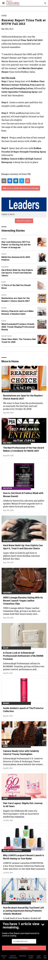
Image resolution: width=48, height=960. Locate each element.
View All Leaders (24, 220)
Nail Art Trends (6, 336)
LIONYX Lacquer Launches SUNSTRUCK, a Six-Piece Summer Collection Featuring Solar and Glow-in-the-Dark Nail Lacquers (24, 866)
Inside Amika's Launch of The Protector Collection (23, 709)
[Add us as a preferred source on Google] (27, 180)
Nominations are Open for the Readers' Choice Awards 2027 (15, 299)
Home (4, 16)
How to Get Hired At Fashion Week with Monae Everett (23, 494)
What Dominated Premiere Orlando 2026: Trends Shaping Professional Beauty (17, 327)
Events (3, 254)
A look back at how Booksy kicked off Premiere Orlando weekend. (22, 919)
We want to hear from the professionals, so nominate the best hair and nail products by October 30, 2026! (23, 406)
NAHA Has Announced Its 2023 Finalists (15, 258)
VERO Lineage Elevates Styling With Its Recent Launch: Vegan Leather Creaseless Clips (23, 600)
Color (5, 648)
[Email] (3, 180)
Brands (3, 239)
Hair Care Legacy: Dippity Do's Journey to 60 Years (22, 805)
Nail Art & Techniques (12, 851)
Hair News (7, 593)
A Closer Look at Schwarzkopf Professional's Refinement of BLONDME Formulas (23, 655)
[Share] (9, 180)
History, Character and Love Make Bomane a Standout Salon (17, 312)
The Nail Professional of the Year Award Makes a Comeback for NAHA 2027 (23, 449)
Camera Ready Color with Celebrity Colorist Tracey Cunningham (21, 752)
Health (3, 282)
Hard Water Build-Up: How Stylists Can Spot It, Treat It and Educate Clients (17, 273)
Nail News (7, 443)
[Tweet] (21, 180)
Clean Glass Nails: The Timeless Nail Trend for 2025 (18, 340)
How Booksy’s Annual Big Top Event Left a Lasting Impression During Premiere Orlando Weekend (23, 910)
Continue (24, 948)
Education (4, 267)
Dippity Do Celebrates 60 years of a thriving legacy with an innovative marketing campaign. (21, 813)
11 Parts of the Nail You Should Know (16, 286)
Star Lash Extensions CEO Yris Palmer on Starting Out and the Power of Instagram (16, 245)
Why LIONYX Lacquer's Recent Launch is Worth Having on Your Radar (23, 857)
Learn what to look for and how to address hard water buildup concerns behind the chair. (21, 556)
